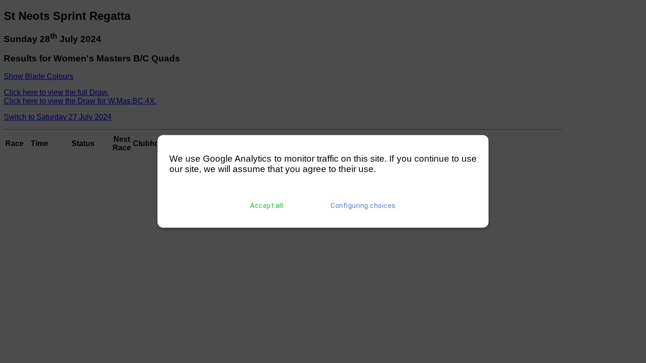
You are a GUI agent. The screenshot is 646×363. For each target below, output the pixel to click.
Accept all (266, 205)
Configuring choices (363, 205)
